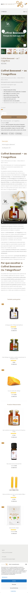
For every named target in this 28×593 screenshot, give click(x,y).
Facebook (5, 133)
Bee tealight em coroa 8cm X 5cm (11, 93)
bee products (17, 124)
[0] (25, 4)
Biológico (23, 126)
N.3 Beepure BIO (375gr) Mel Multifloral (14, 325)
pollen (14, 130)
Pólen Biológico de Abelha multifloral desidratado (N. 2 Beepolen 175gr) (14, 358)
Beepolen (22, 124)
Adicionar (14, 117)
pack (12, 130)
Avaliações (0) (6, 148)
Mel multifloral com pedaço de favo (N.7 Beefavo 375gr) (14, 431)
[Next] (24, 31)
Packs (7, 122)
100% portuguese (9, 124)
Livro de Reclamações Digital (8, 559)
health (22, 128)
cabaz (2, 128)
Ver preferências (14, 588)
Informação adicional (8, 144)
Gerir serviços (4, 577)
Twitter (12, 133)
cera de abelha (7, 128)
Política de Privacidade (7, 552)
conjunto (14, 128)
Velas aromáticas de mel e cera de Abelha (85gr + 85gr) (13, 495)
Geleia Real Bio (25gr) (14, 528)
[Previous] (3, 31)
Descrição (5, 141)
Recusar (14, 584)
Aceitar (14, 581)
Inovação (4, 556)
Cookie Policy (13, 591)
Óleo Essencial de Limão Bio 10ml (14, 463)
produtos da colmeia (21, 130)
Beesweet (3, 126)
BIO (16, 126)
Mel (5, 130)
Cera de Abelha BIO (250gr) (14, 391)
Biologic (19, 126)
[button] (26, 564)
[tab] (14, 141)
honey (2, 130)
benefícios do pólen (10, 126)
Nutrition (8, 130)
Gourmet (18, 128)
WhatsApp (19, 133)
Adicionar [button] (15, 330)
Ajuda (3, 550)
